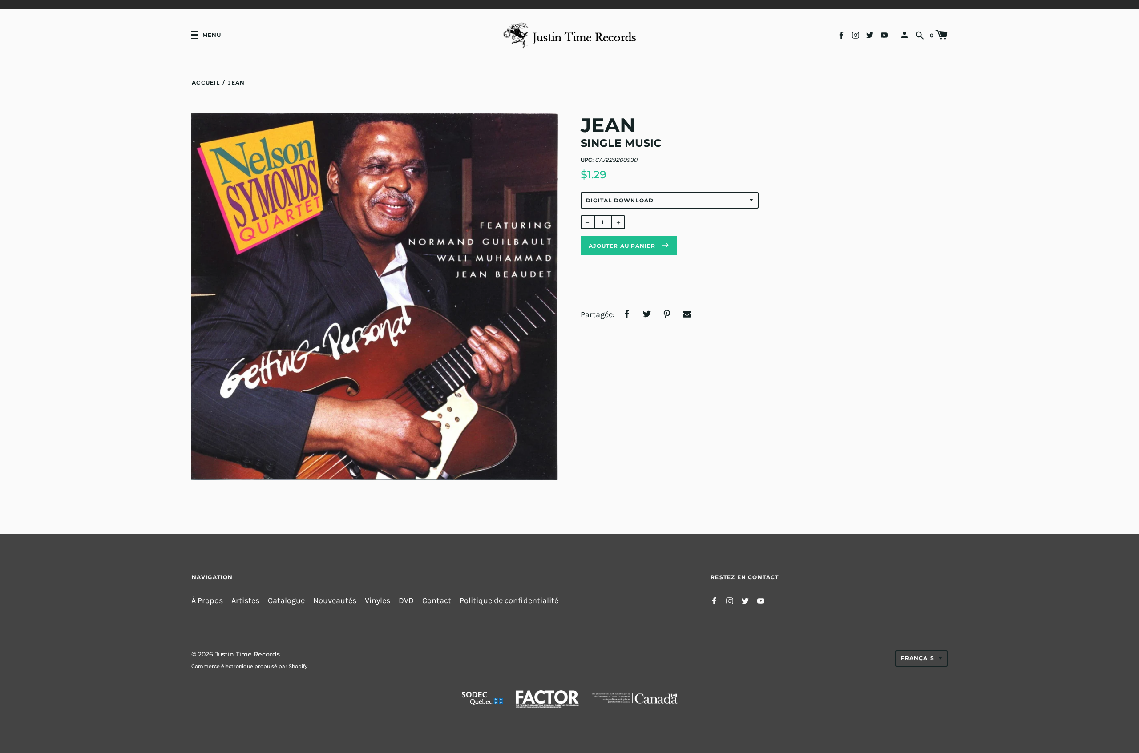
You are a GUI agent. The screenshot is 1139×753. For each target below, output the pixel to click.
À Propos (207, 600)
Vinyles (377, 600)
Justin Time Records (247, 654)
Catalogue (286, 600)
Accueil (206, 82)
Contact (436, 600)
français (917, 658)
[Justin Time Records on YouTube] (884, 34)
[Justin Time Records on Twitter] (869, 34)
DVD (406, 600)
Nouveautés (334, 600)
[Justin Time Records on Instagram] (855, 34)
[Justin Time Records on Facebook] (841, 34)
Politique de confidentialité (509, 600)
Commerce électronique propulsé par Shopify (249, 666)
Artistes (245, 600)
